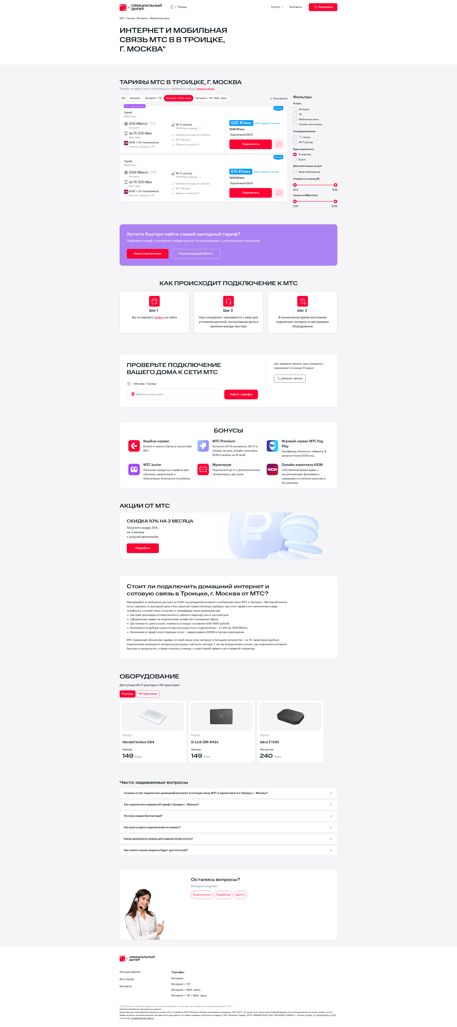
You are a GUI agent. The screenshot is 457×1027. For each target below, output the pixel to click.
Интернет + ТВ (153, 98)
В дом (302, 159)
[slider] (295, 185)
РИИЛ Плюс (130, 116)
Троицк (131, 18)
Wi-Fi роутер (306, 142)
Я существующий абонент (196, 253)
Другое (240, 894)
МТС (122, 18)
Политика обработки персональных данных (141, 1009)
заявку (159, 317)
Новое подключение (147, 253)
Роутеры (127, 694)
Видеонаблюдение (309, 171)
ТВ (300, 114)
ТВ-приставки (147, 694)
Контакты (296, 7)
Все (123, 98)
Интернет (135, 98)
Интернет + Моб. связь (178, 98)
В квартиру (305, 154)
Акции (306, 137)
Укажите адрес (205, 89)
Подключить (250, 144)
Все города (127, 979)
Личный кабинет (130, 972)
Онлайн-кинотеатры (310, 124)
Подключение (202, 894)
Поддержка (223, 894)
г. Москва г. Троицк (144, 384)
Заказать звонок (292, 378)
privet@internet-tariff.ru (142, 1018)
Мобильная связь (309, 119)
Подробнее (142, 548)
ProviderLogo (141, 7)
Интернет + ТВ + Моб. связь (211, 98)
